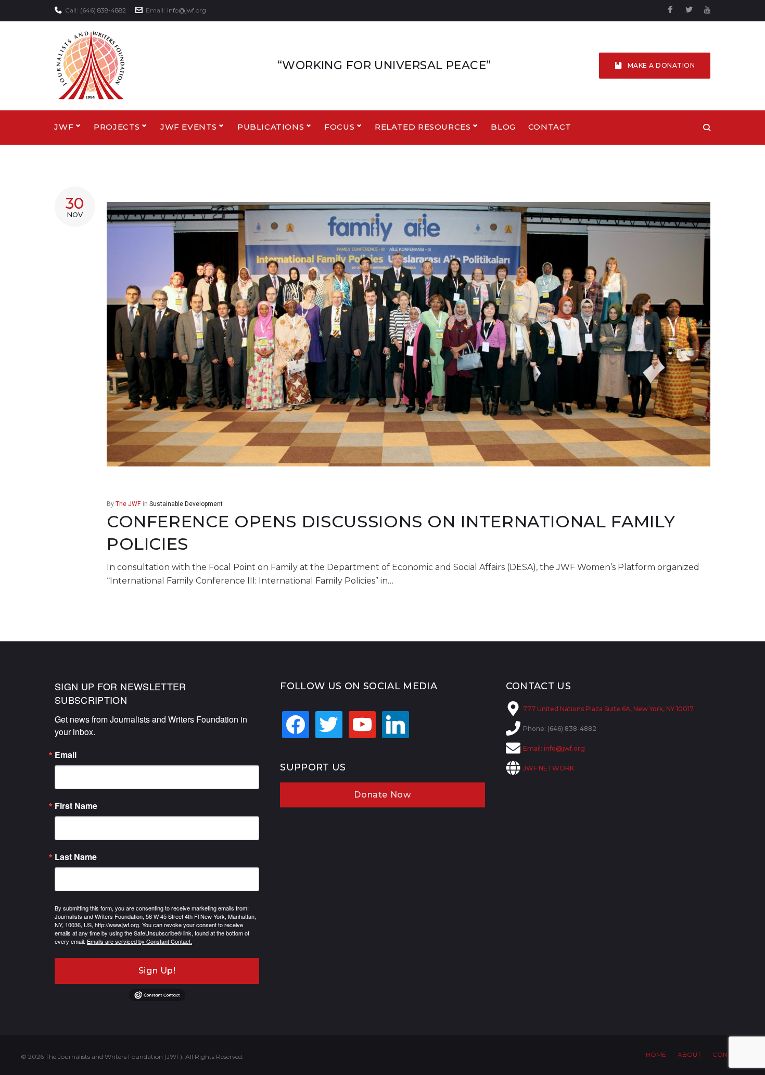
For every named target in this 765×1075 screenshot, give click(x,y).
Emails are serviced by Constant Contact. (139, 941)
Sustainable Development (186, 504)
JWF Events (188, 127)
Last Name (76, 857)
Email (65, 755)
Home (656, 1054)
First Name (76, 806)
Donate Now (382, 795)
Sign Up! (157, 971)
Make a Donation (661, 65)
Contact (549, 127)
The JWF (128, 504)
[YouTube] (707, 10)
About (689, 1054)
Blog (503, 127)
